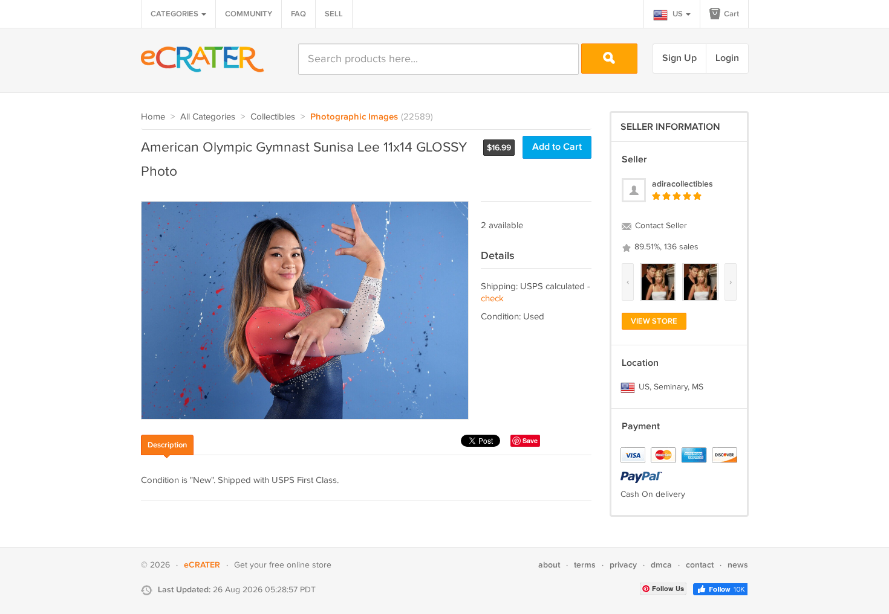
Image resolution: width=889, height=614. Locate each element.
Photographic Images (354, 117)
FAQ (298, 14)
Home (153, 117)
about (549, 565)
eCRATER (202, 565)
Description (167, 445)
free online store (300, 565)
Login (727, 58)
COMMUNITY (248, 14)
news (738, 565)
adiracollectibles (682, 184)
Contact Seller (660, 226)
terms (585, 565)
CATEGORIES (175, 14)
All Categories (207, 117)
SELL (334, 14)
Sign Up (679, 58)
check (492, 298)
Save (530, 440)
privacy (623, 565)
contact (700, 565)
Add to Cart (557, 147)
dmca (661, 565)
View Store (654, 321)
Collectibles (272, 117)
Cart (730, 14)
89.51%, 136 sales (665, 247)
